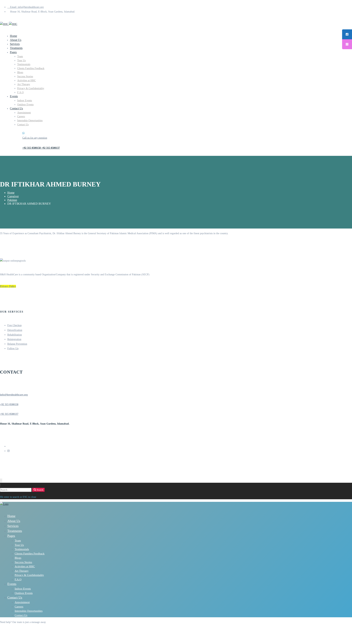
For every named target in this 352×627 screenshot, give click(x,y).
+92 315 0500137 (9, 414)
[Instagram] (8, 451)
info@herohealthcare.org (14, 394)
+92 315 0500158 (9, 404)
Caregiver (13, 196)
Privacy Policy (8, 286)
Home (10, 192)
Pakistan (12, 200)
